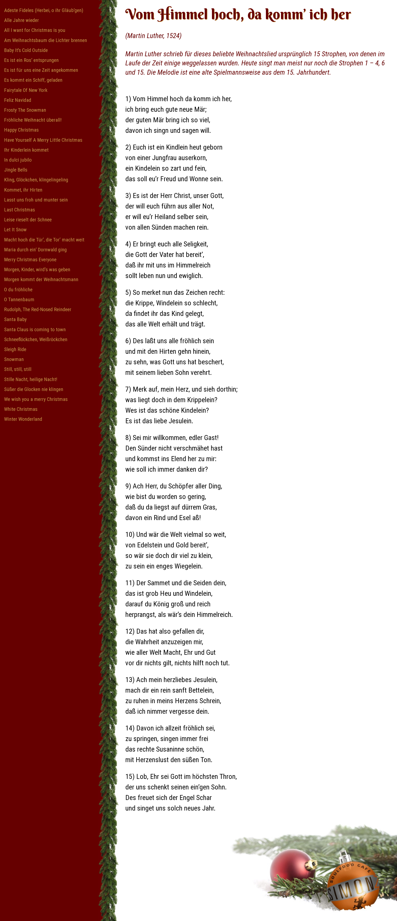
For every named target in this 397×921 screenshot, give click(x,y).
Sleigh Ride (15, 349)
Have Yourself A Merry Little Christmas (43, 140)
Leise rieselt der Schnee (28, 220)
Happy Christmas (21, 130)
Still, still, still (17, 369)
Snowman (14, 359)
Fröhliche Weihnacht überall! (33, 120)
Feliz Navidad (17, 100)
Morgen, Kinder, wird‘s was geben (37, 269)
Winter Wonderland (23, 419)
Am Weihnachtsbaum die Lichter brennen (45, 40)
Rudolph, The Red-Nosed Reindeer (37, 309)
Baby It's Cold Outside (26, 50)
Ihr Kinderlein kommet (26, 150)
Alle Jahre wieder (21, 20)
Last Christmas (19, 210)
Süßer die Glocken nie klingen (33, 389)
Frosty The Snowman (25, 110)
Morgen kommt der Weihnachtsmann (41, 279)
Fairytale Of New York (25, 90)
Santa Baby (15, 319)
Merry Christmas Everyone (30, 260)
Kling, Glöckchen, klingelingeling (36, 180)
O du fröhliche (18, 290)
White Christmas (20, 409)
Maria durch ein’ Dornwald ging (35, 250)
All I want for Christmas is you (34, 30)
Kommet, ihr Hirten (23, 190)
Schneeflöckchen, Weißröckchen (35, 339)
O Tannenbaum (19, 299)
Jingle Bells (15, 170)
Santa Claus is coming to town (35, 329)
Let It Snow (15, 230)
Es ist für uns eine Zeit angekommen (41, 70)
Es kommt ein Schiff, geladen (33, 80)
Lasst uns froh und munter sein (36, 200)
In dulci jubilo (18, 160)
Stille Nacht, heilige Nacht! (30, 379)
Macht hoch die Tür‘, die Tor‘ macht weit (44, 240)
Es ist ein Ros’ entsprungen (31, 60)
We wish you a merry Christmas (36, 399)
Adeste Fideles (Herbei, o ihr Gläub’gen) (43, 10)
